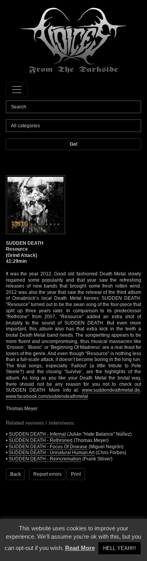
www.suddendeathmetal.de (111, 390)
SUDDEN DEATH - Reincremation (45, 459)
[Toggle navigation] (17, 89)
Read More (80, 547)
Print (76, 474)
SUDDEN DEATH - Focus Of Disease (48, 446)
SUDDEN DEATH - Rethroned (41, 440)
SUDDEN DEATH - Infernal (37, 434)
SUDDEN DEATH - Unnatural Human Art (51, 452)
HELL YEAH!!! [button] (119, 548)
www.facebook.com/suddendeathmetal (47, 396)
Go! (74, 144)
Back (15, 474)
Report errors (47, 474)
